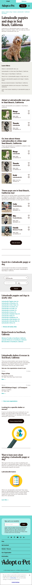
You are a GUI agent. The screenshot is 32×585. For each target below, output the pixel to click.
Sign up (23, 5)
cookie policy (13, 577)
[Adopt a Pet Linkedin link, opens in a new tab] (24, 537)
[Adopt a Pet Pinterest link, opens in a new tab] (14, 537)
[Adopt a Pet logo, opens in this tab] (16, 564)
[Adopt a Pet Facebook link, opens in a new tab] (8, 537)
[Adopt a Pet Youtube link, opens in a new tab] (17, 537)
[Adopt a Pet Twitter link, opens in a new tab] (11, 537)
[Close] (29, 575)
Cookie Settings (15, 582)
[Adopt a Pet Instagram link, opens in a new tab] (21, 537)
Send (23, 524)
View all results (16, 242)
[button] (29, 111)
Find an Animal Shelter (16, 421)
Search (16, 288)
